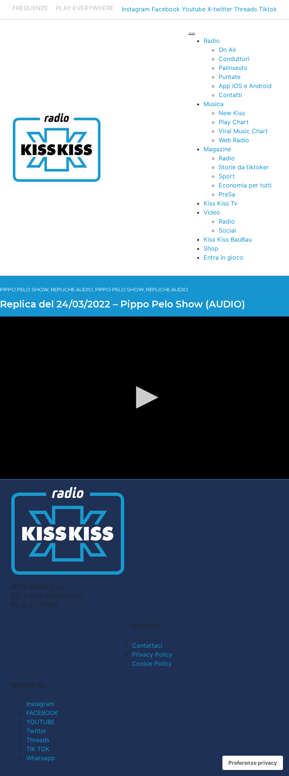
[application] (144, 397)
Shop (211, 248)
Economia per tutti (245, 185)
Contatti (230, 95)
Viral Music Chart (243, 131)
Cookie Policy (152, 663)
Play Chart (234, 122)
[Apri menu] (192, 34)
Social (227, 230)
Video (212, 212)
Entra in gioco (223, 257)
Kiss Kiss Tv (220, 203)
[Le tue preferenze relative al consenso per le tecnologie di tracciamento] (252, 763)
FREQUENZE (30, 8)
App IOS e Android (245, 86)
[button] (144, 397)
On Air (227, 49)
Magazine (217, 149)
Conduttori (234, 58)
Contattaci (147, 645)
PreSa (227, 194)
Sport (227, 176)
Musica (214, 104)
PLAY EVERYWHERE (85, 8)
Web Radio (234, 140)
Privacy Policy (152, 654)
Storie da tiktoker (244, 167)
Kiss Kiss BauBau (228, 239)
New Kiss (232, 113)
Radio (212, 40)
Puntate (229, 77)
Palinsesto (233, 68)
